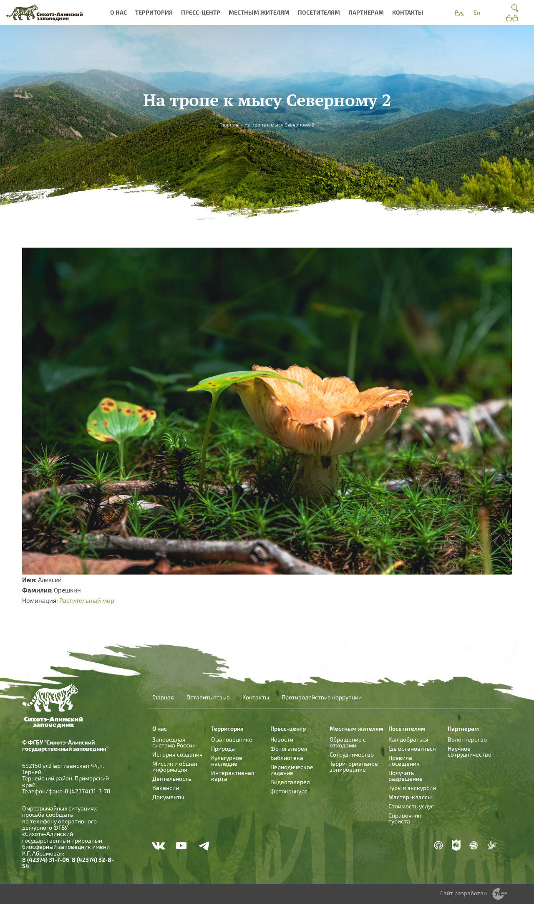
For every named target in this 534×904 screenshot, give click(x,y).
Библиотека (286, 757)
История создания (177, 754)
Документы (168, 796)
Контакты (407, 12)
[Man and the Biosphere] (492, 845)
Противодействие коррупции (322, 697)
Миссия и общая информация (174, 766)
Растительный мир (86, 600)
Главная (163, 697)
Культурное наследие (226, 760)
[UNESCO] (438, 845)
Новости (281, 739)
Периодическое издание (291, 769)
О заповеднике (231, 739)
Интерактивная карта (232, 775)
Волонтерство (467, 739)
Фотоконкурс (288, 791)
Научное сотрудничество (469, 751)
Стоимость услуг (410, 806)
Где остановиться (412, 748)
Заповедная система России (174, 742)
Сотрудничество (352, 754)
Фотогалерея (288, 748)
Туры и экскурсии (412, 787)
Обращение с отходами (348, 742)
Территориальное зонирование (354, 766)
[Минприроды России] (474, 845)
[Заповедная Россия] (456, 845)
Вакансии (165, 787)
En (477, 12)
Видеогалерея (290, 781)
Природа (223, 748)
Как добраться (408, 739)
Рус (459, 12)
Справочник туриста (404, 818)
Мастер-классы (410, 796)
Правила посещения (404, 760)
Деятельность (171, 778)
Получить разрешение (405, 775)
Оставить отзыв (208, 697)
